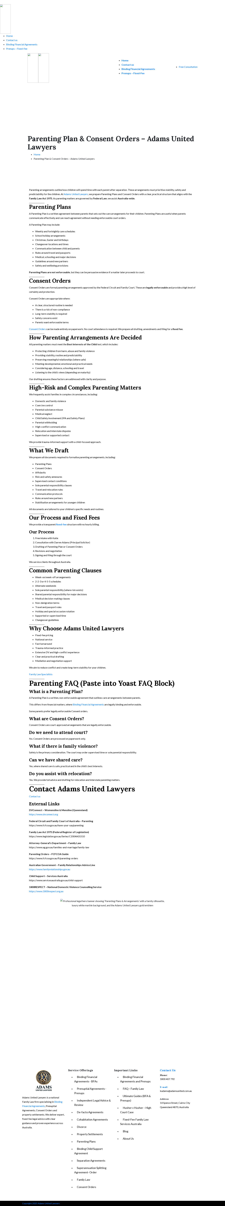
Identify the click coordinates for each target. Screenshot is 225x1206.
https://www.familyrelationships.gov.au (49, 869)
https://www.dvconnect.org (43, 814)
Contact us (11, 40)
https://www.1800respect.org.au (46, 891)
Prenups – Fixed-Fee (16, 48)
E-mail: (164, 1087)
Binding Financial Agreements (21, 44)
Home (9, 35)
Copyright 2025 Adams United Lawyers (41, 1203)
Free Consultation (188, 66)
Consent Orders (37, 329)
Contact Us (167, 1070)
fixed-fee (61, 524)
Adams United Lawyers (75, 194)
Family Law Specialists (40, 674)
